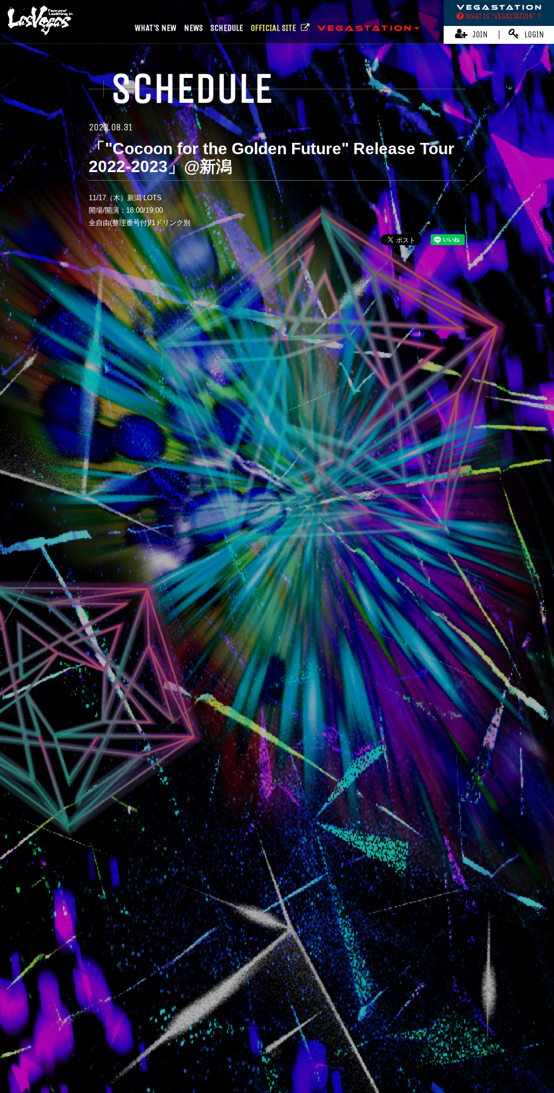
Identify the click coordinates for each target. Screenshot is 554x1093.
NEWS (193, 28)
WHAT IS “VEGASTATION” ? (502, 16)
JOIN (479, 34)
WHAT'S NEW (155, 28)
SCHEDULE (226, 28)
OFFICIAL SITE (274, 28)
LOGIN (533, 34)
